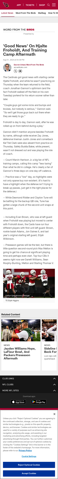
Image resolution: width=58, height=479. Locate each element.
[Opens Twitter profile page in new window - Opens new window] (15, 71)
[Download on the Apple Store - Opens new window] (18, 402)
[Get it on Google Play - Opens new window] (39, 403)
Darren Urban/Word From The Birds (29, 65)
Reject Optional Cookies (29, 465)
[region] (29, 444)
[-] (18, 28)
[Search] (48, 5)
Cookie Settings (29, 456)
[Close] (54, 414)
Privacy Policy (25, 450)
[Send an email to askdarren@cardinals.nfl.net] (20, 71)
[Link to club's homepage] (6, 3)
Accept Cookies (29, 473)
